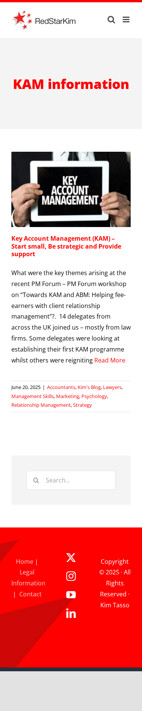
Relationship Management (41, 404)
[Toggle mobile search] (111, 19)
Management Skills (32, 396)
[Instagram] (71, 576)
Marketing (67, 396)
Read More (109, 360)
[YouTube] (71, 594)
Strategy (82, 404)
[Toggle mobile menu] (127, 19)
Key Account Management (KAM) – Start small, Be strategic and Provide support (66, 246)
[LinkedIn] (71, 613)
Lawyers (112, 387)
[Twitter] (71, 557)
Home (24, 561)
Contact (30, 594)
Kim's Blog (89, 387)
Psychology (94, 396)
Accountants (61, 387)
